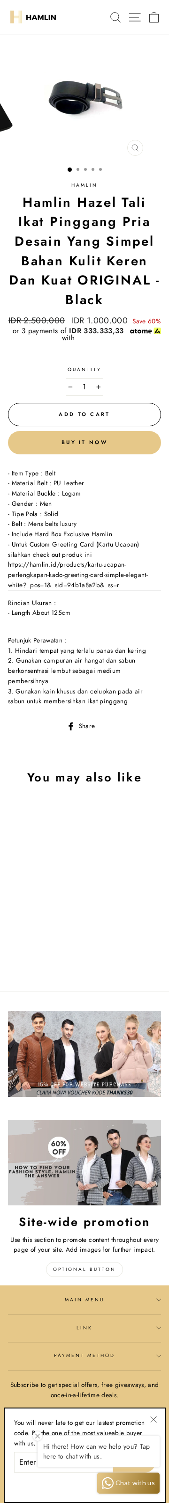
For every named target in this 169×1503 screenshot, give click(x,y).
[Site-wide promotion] (84, 1162)
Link (84, 1327)
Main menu (85, 1299)
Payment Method (84, 1355)
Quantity (84, 369)
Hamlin (84, 185)
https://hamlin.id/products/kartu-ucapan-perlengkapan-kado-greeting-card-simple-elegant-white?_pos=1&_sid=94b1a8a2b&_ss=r (78, 575)
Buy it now (84, 442)
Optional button (84, 1269)
